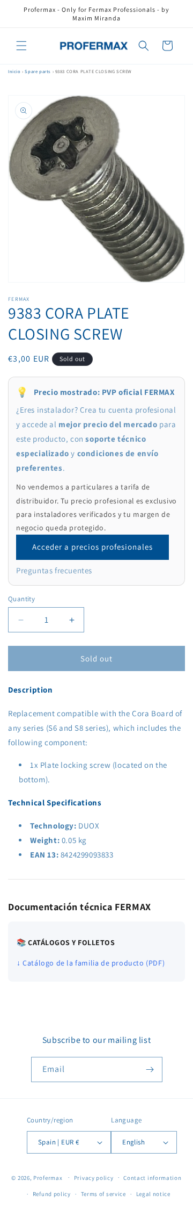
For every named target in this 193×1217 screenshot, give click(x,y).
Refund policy (52, 1194)
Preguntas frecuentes (54, 570)
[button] (21, 45)
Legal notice (153, 1194)
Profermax (47, 1177)
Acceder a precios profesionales (92, 547)
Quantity (21, 598)
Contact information (152, 1178)
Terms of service (103, 1194)
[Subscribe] (150, 1069)
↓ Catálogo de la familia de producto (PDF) (91, 963)
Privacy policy (94, 1178)
